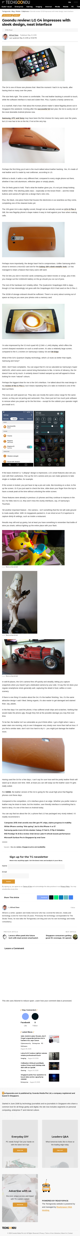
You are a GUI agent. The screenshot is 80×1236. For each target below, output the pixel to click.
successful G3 (44, 109)
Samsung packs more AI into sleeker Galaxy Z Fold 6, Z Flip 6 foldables (34, 830)
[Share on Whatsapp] (55, 897)
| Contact (70, 1233)
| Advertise (57, 1233)
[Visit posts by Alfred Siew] (4, 907)
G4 (12, 847)
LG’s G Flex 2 (70, 209)
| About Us (64, 1233)
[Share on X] (51, 897)
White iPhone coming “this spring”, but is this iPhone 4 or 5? (30, 826)
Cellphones (7, 15)
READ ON (20, 1150)
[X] (35, 1020)
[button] (4, 2)
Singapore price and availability (34, 847)
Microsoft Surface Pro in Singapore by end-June (25, 838)
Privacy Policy (65, 886)
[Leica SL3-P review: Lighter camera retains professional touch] (54, 1056)
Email (4, 872)
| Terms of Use (49, 1233)
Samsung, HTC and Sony (13, 118)
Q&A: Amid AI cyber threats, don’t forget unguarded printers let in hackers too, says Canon (33, 1038)
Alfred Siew (13, 35)
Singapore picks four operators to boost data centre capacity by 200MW (33, 1077)
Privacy (42, 1233)
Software (24, 1046)
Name (4, 866)
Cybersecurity (26, 1043)
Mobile (16, 15)
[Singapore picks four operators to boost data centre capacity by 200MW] (54, 1078)
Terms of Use (27, 886)
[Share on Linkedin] (60, 897)
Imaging (23, 1058)
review (19, 847)
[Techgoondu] (18, 2)
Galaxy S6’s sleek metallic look (53, 267)
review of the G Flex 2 (14, 386)
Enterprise (36, 1043)
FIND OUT (60, 1150)
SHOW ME (20, 1205)
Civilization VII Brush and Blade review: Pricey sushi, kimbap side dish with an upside (33, 1065)
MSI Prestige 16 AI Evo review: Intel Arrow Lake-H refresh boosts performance (37, 834)
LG (15, 847)
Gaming (23, 1070)
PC (42, 1043)
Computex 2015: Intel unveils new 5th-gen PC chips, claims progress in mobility (38, 823)
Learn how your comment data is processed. (53, 1001)
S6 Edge (55, 352)
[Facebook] (77, 907)
